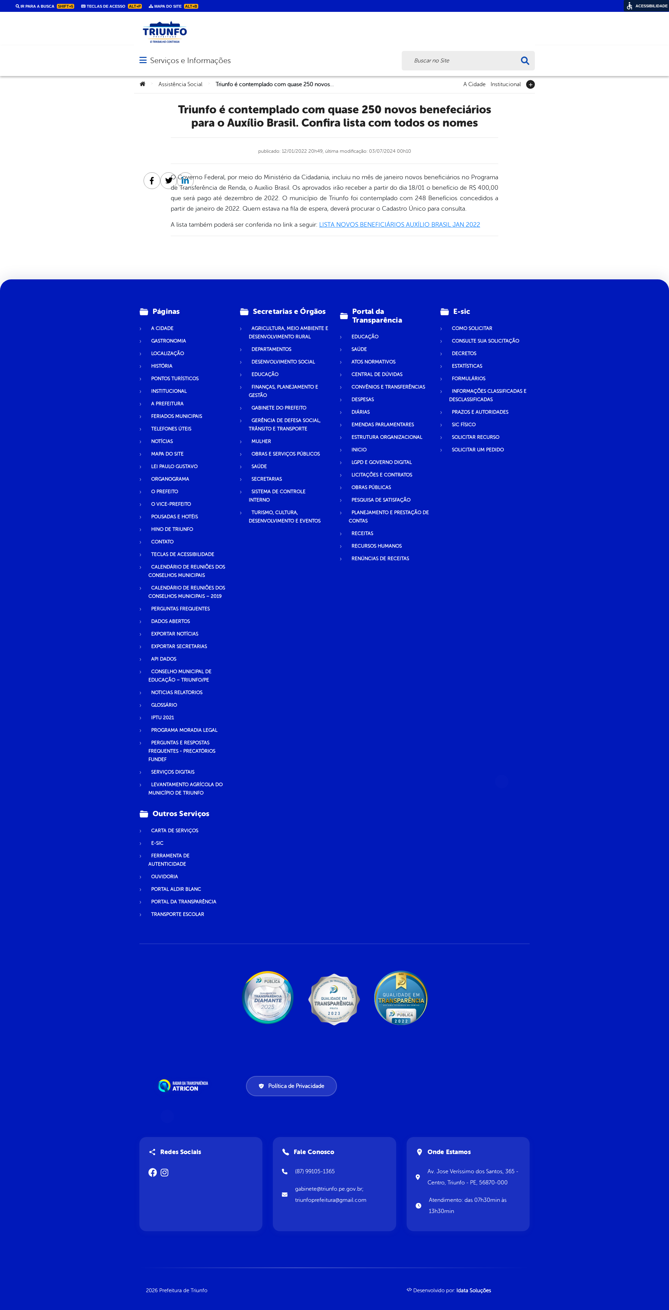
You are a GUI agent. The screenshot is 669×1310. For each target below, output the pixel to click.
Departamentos (271, 349)
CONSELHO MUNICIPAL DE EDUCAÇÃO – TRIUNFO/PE (180, 676)
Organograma (170, 479)
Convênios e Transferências (388, 387)
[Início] (142, 84)
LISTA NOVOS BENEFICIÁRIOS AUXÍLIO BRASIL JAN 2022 (399, 224)
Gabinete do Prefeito (279, 408)
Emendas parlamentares (383, 424)
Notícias (162, 441)
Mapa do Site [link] (175, 6)
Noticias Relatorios (176, 692)
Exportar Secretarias (179, 646)
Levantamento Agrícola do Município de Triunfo (185, 789)
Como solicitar (472, 328)
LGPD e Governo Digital (382, 462)
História (161, 366)
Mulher (261, 441)
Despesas (363, 399)
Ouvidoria (164, 876)
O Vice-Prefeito (171, 504)
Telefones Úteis (171, 428)
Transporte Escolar (177, 914)
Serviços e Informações (190, 60)
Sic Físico (464, 424)
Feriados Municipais (176, 416)
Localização (167, 353)
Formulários (468, 378)
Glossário (164, 705)
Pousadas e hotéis (174, 516)
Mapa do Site (167, 454)
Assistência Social (180, 84)
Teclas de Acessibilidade (182, 554)
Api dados (163, 659)
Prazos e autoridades (480, 412)
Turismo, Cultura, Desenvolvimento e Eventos (285, 517)
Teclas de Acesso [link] (113, 6)
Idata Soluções (473, 1291)
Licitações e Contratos (382, 474)
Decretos (464, 353)
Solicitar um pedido (478, 449)
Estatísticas (467, 366)
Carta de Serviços (174, 830)
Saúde (259, 466)
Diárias (361, 412)
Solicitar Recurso (475, 437)
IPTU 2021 (162, 717)
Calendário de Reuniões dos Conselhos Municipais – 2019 (186, 592)
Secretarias (267, 479)
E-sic (157, 843)
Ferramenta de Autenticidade (169, 860)
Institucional (506, 83)
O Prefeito (164, 491)
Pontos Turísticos (175, 378)
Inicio (359, 449)
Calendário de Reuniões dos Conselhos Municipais (186, 571)
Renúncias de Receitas (380, 558)
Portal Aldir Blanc (176, 889)
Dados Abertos (170, 621)
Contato (162, 541)
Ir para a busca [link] (46, 6)
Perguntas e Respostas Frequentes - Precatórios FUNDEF (181, 751)
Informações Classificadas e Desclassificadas (487, 395)
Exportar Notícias (174, 634)
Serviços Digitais (172, 772)
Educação (265, 374)
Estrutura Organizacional (387, 437)
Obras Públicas (371, 487)
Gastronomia (168, 341)
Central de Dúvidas (377, 374)
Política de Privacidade (296, 1086)
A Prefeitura (167, 403)
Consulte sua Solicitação (485, 341)
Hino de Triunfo (172, 529)
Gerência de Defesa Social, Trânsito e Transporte (285, 424)
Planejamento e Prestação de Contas (389, 517)
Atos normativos (373, 361)
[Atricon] (184, 1086)
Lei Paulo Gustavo (174, 466)
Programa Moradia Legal (184, 730)
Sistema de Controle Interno (277, 496)
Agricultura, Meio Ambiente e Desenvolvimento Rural (288, 332)
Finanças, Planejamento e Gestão (283, 391)
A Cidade (474, 83)
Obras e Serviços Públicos (286, 454)
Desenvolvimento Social (283, 361)
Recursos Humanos (377, 546)
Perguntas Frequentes (180, 608)
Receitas (362, 533)
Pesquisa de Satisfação (381, 500)
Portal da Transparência (183, 901)
